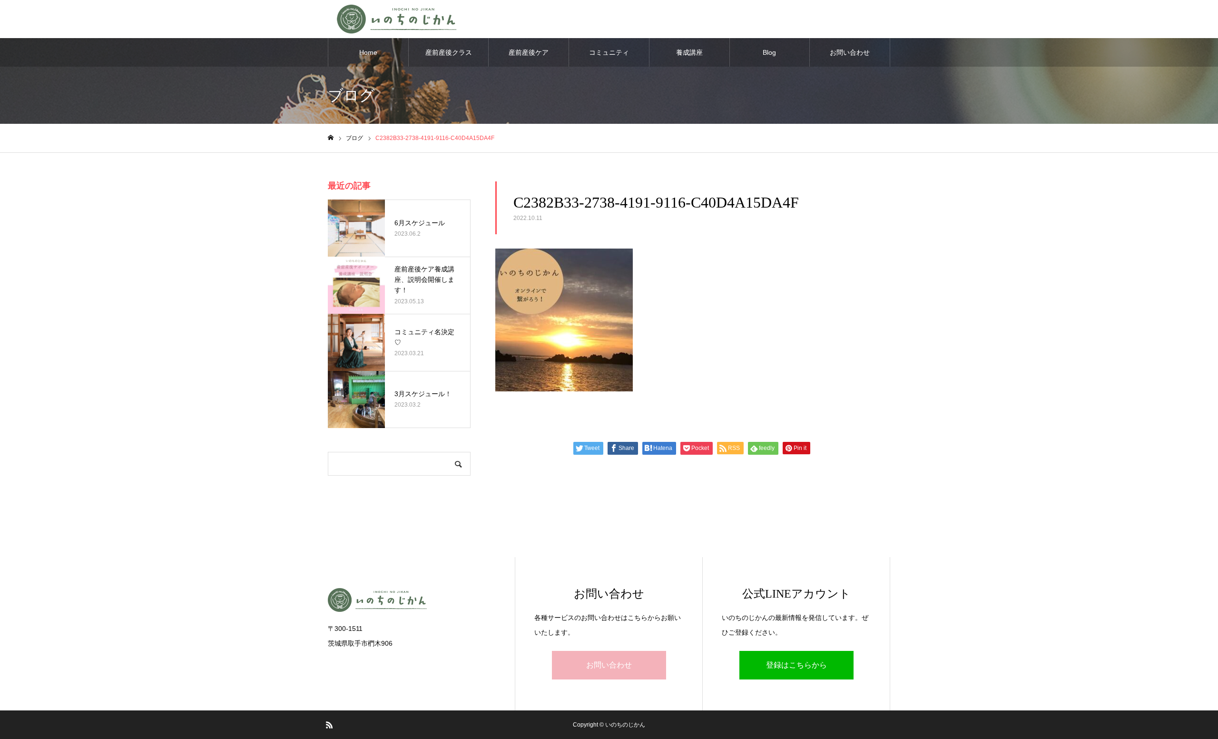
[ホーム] (331, 138)
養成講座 (689, 52)
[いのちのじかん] (412, 600)
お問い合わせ (850, 52)
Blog (769, 52)
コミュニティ (609, 52)
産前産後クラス (448, 52)
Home (368, 52)
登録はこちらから (796, 665)
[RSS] (329, 724)
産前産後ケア (529, 52)
